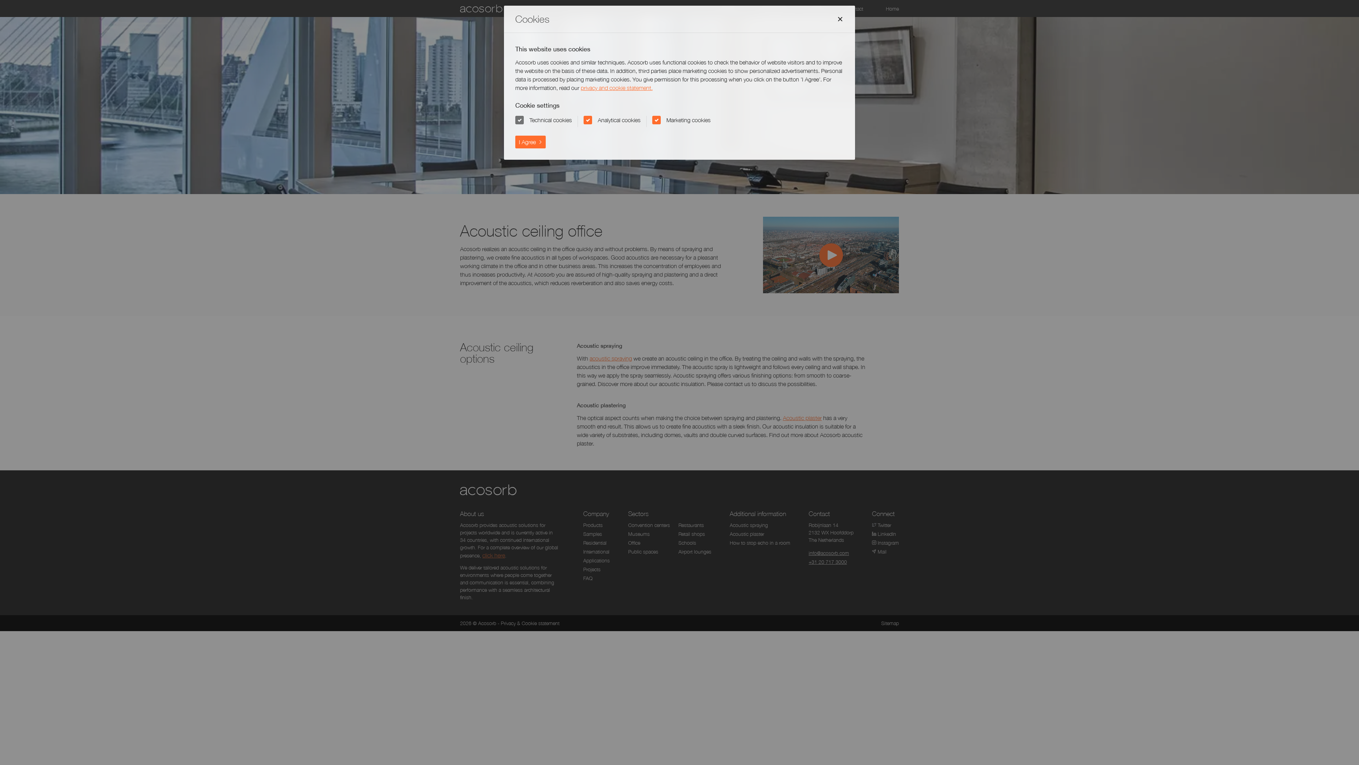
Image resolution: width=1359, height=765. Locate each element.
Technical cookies (550, 120)
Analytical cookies (619, 120)
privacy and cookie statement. (617, 88)
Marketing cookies (688, 120)
